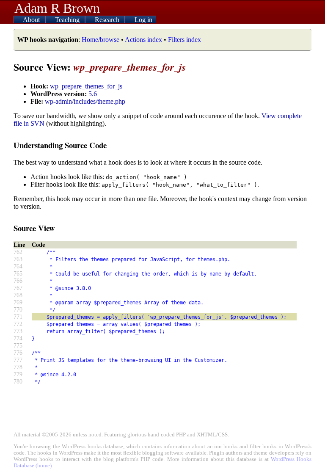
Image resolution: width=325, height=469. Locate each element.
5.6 (92, 93)
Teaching (68, 19)
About (32, 19)
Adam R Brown (57, 8)
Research (108, 19)
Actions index (143, 39)
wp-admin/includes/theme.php (85, 101)
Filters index (184, 39)
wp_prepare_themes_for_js (86, 86)
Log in (143, 19)
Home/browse (100, 39)
